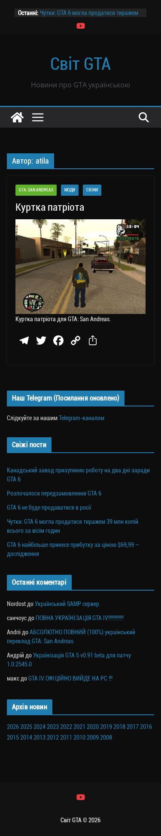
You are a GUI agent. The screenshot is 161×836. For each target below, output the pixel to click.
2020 (93, 726)
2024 (39, 726)
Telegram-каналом (81, 418)
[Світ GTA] (17, 117)
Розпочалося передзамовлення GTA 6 (54, 493)
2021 (79, 726)
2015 (13, 737)
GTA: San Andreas (36, 190)
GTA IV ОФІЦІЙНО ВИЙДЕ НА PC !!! (70, 678)
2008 (106, 737)
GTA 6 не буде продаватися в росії (49, 507)
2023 (53, 726)
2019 (106, 726)
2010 (79, 737)
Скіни (92, 190)
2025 (26, 726)
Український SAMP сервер (67, 603)
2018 (119, 726)
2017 (133, 726)
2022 (66, 726)
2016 (146, 726)
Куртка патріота (49, 207)
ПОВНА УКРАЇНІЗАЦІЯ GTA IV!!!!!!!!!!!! (80, 618)
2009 (93, 737)
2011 (66, 737)
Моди (69, 190)
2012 (53, 737)
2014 (26, 737)
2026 (13, 726)
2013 (39, 737)
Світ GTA (80, 64)
